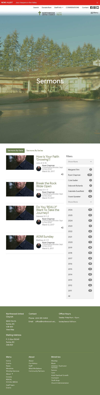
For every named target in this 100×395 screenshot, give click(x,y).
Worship (54, 361)
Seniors (54, 370)
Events (8, 363)
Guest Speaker (79, 196)
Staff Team (10, 385)
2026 (79, 210)
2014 (79, 274)
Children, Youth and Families (58, 367)
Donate (9, 377)
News (8, 366)
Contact (85, 7)
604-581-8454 (41, 318)
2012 (79, 285)
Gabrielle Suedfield (79, 191)
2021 (79, 237)
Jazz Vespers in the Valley (26, 2)
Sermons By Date (15, 150)
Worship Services (12, 371)
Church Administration (60, 383)
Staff (30, 366)
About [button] (8, 374)
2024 (79, 220)
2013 (79, 280)
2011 (79, 291)
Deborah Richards (79, 186)
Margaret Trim (79, 169)
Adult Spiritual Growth (59, 375)
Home (8, 361)
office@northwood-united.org (45, 321)
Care (53, 373)
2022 (79, 231)
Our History (33, 363)
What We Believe (35, 368)
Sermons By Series (34, 150)
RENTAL (9, 379)
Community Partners (37, 371)
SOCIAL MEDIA (12, 382)
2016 (79, 264)
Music (53, 363)
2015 (79, 269)
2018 (79, 253)
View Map (10, 329)
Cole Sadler (79, 180)
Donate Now (46, 7)
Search (36, 7)
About (31, 361)
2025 (79, 215)
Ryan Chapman (79, 175)
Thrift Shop (55, 380)
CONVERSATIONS (72, 7)
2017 (79, 258)
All (69, 296)
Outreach (55, 378)
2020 (79, 242)
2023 (79, 226)
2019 (79, 247)
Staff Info (58, 7)
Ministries (9, 368)
